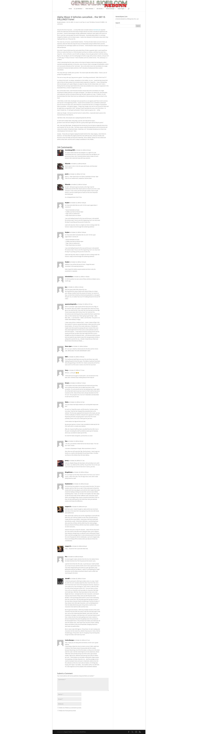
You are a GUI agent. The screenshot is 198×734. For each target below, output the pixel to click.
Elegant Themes (68, 732)
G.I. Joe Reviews (78, 8)
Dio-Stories (100, 8)
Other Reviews (89, 8)
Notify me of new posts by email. (67, 710)
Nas (66, 441)
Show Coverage (110, 8)
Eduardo (67, 163)
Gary (66, 370)
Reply (105, 152)
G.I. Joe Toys (81, 22)
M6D (66, 357)
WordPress (83, 732)
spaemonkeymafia (70, 304)
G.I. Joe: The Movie (90, 22)
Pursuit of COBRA (99, 22)
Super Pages (121, 8)
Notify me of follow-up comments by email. (70, 707)
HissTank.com (96, 30)
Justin (67, 174)
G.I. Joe (76, 22)
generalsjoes (62, 22)
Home (70, 8)
